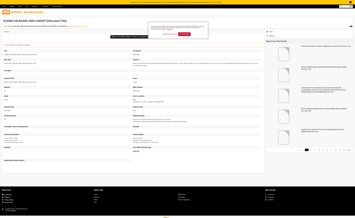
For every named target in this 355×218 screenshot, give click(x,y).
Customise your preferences (170, 34)
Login (271, 31)
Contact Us (8, 194)
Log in (3, 6)
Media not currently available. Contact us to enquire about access (133, 37)
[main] (177, 96)
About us (7, 197)
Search (352, 6)
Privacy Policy (9, 200)
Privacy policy (169, 29)
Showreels (45, 6)
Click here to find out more (77, 26)
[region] (178, 30)
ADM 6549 (136, 151)
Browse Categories (57, 6)
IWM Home (35, 6)
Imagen (14, 210)
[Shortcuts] (351, 26)
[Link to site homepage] (22, 12)
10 (344, 150)
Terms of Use (9, 202)
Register (12, 6)
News (19, 6)
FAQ (27, 6)
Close (350, 2)
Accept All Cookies (184, 34)
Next (349, 150)
